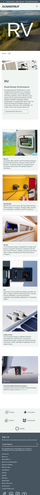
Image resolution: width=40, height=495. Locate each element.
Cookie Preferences (8, 488)
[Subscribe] (37, 444)
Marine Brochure (7, 483)
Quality (4, 475)
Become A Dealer (7, 464)
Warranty (4, 478)
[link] (20, 150)
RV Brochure (6, 486)
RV (9, 53)
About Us (5, 456)
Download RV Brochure (14, 111)
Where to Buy (6, 467)
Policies (4, 472)
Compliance (5, 470)
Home (4, 53)
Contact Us (5, 454)
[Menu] (37, 6)
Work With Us (6, 459)
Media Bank (5, 480)
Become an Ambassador (9, 462)
